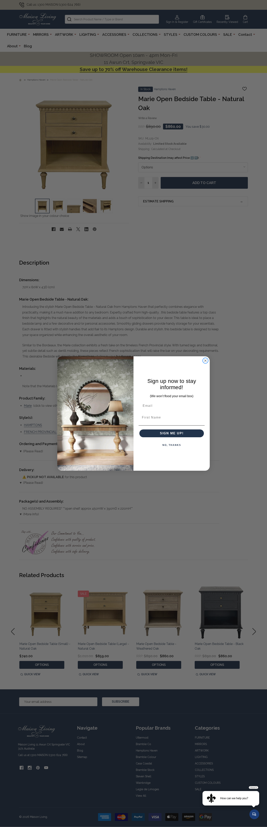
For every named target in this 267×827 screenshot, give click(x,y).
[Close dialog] (205, 360)
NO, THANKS (171, 445)
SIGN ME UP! (172, 433)
